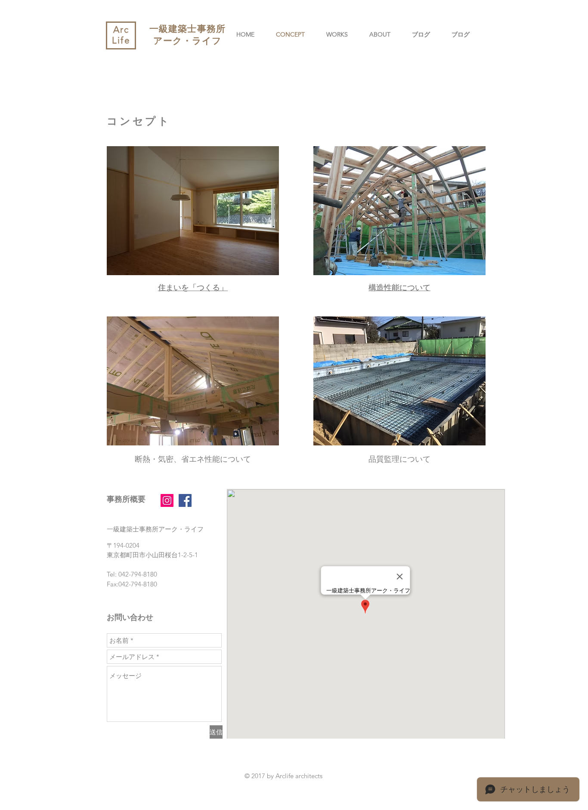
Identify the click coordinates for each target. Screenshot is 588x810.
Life (121, 40)
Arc (121, 29)
